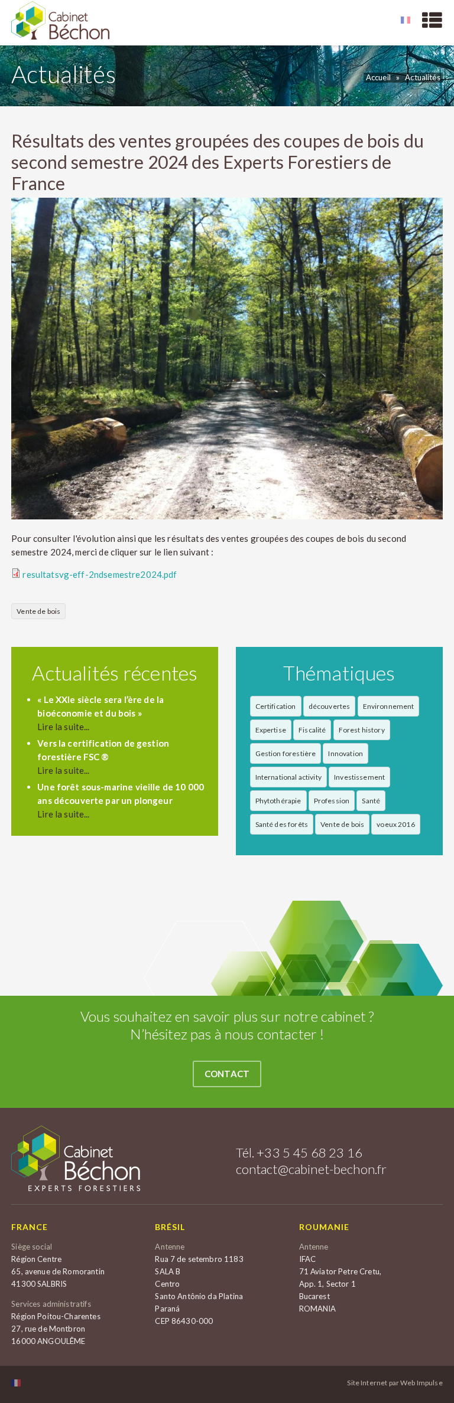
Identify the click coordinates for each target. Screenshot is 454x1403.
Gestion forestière (285, 753)
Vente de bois (38, 611)
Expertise (270, 729)
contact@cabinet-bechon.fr (311, 1169)
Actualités (422, 77)
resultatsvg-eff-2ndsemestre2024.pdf (99, 574)
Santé (371, 800)
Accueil (378, 77)
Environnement (388, 706)
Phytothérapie (278, 800)
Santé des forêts (281, 824)
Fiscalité (312, 729)
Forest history (362, 729)
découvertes (330, 706)
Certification (275, 706)
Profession (332, 800)
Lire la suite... (63, 726)
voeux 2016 (396, 824)
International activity (288, 777)
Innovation (345, 753)
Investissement (359, 777)
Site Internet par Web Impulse (394, 1382)
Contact (227, 1073)
